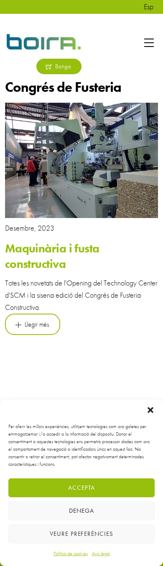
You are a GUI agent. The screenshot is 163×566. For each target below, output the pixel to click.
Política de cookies (70, 553)
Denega (81, 510)
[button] (150, 410)
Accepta (81, 487)
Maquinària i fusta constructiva (52, 256)
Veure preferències (82, 534)
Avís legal (101, 553)
